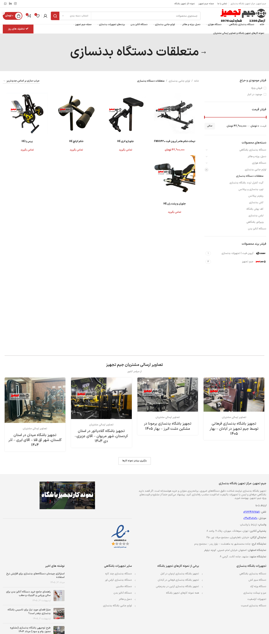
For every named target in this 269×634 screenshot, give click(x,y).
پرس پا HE (27, 141)
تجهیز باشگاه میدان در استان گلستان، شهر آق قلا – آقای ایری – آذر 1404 (35, 440)
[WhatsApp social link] (5, 4)
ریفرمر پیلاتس (255, 196)
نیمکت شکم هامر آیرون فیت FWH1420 (174, 141)
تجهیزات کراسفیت (256, 599)
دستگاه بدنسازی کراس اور (118, 580)
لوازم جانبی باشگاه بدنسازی (117, 606)
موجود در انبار (254, 94)
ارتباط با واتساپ (248, 525)
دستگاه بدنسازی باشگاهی (252, 150)
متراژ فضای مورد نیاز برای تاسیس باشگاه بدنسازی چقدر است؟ (29, 611)
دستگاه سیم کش (257, 580)
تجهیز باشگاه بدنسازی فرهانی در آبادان (178, 580)
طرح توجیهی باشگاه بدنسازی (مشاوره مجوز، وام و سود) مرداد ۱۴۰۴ (30, 629)
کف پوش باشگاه (254, 209)
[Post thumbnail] (59, 596)
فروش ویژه (256, 88)
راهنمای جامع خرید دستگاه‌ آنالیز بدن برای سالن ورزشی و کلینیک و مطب (28, 593)
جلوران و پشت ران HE (174, 204)
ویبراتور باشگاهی (254, 222)
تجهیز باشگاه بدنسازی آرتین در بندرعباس (177, 586)
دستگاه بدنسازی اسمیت (253, 606)
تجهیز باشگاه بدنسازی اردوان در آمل (179, 574)
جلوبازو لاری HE (125, 141)
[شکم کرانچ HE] (76, 113)
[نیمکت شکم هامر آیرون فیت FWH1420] (174, 113)
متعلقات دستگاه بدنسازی (249, 176)
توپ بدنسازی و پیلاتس (250, 189)
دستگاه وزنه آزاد (258, 586)
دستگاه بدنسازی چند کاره (118, 574)
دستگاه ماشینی (124, 586)
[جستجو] (55, 16)
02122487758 (251, 512)
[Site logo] (243, 16)
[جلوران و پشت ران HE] (174, 176)
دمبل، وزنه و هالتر (257, 156)
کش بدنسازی (256, 202)
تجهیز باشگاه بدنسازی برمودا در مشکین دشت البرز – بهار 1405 (167, 426)
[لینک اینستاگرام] (15, 4)
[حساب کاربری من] (45, 16)
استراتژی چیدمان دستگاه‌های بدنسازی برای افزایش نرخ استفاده (35, 575)
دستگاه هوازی (259, 163)
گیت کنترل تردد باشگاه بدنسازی (246, 183)
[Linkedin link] (10, 4)
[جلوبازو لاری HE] (125, 113)
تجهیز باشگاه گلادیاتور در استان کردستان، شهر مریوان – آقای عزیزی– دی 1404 (101, 436)
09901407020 (250, 518)
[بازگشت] (203, 52)
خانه (196, 81)
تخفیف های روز (16, 29)
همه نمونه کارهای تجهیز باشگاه (182, 593)
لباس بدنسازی (255, 216)
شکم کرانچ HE (76, 141)
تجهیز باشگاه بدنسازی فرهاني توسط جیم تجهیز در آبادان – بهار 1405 (233, 429)
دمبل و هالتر (125, 599)
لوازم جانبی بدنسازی (255, 170)
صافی (209, 126)
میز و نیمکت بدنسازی (254, 593)
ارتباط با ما (260, 505)
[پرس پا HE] (27, 113)
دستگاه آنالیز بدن (257, 229)
